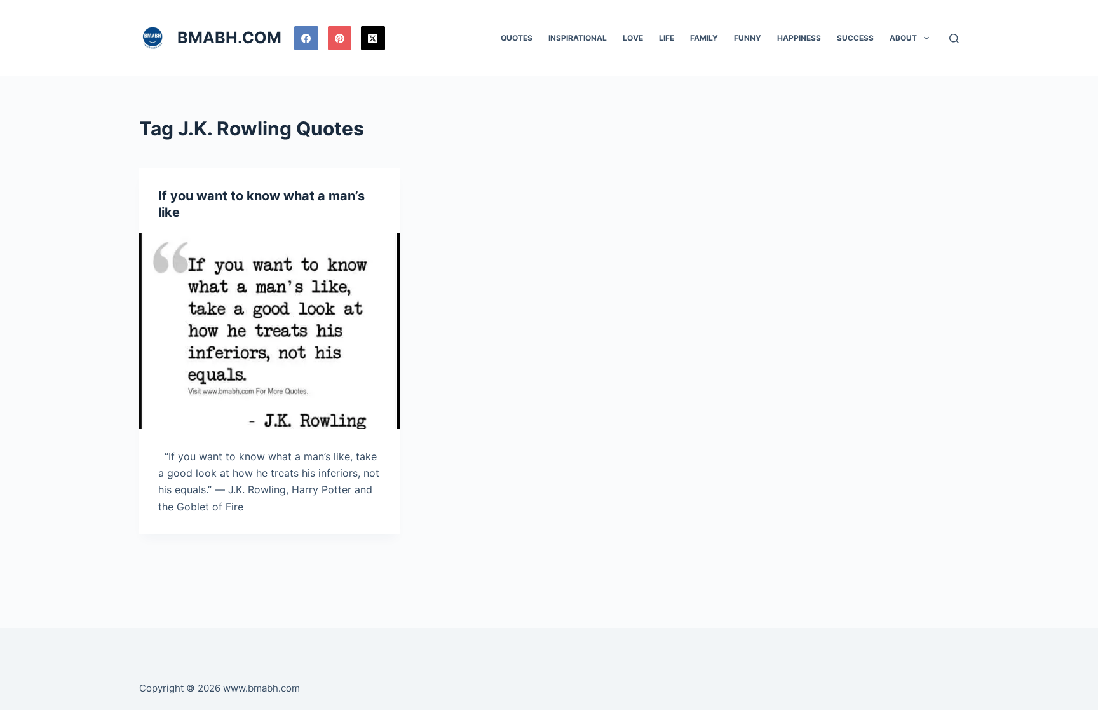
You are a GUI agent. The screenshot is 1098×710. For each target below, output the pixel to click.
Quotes (516, 38)
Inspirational (577, 38)
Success (855, 38)
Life (666, 38)
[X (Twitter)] (373, 38)
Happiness (799, 38)
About (903, 38)
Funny (747, 38)
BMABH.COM (229, 37)
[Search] (954, 38)
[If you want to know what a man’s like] (269, 331)
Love (633, 38)
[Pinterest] (340, 38)
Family (704, 38)
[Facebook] (306, 38)
